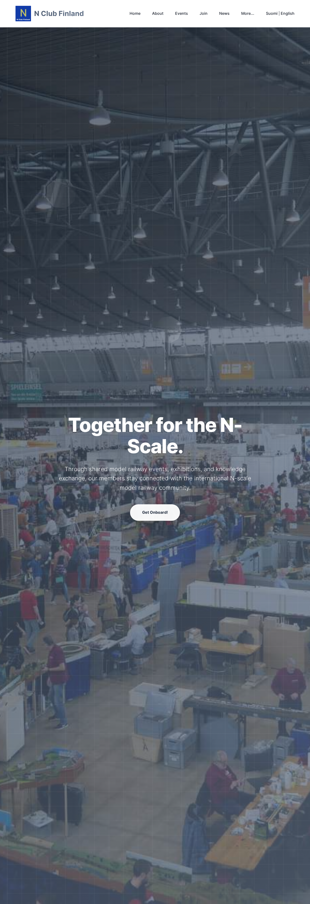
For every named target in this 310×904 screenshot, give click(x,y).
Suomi (272, 13)
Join (204, 13)
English (287, 13)
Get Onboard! (155, 512)
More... (247, 13)
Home (135, 13)
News (224, 13)
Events (181, 13)
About (157, 13)
